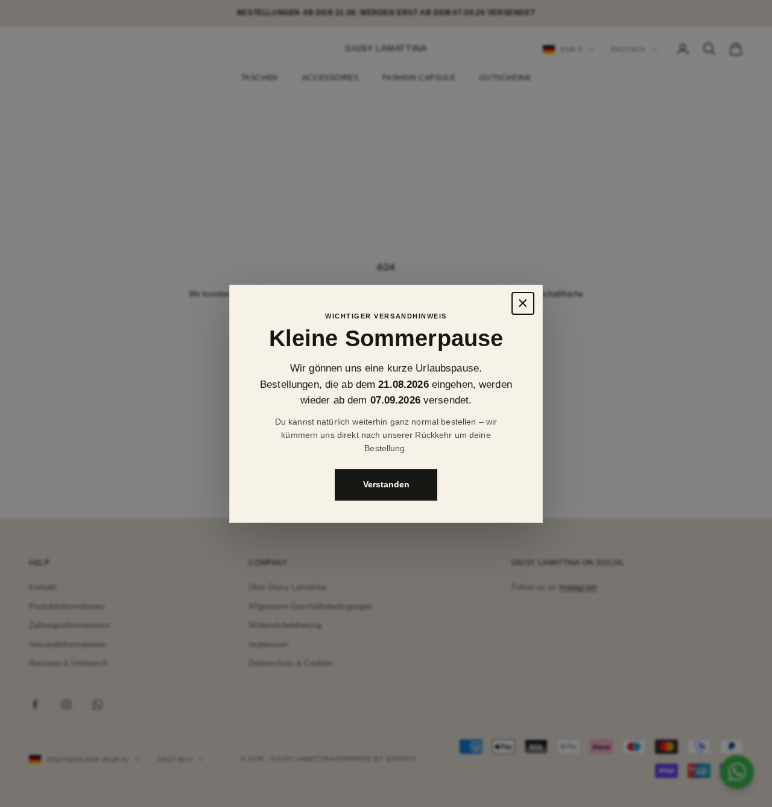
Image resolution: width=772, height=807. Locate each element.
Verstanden (386, 484)
